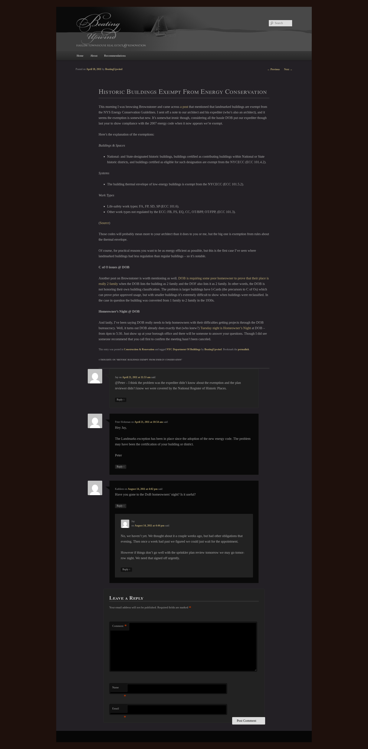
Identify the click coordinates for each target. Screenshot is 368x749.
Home (80, 55)
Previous (273, 69)
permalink (243, 349)
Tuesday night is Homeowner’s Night (225, 328)
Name (119, 689)
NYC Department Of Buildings (184, 349)
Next (288, 69)
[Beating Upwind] (155, 30)
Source (104, 223)
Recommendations (115, 55)
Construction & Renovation (139, 349)
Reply (121, 399)
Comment (119, 626)
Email (119, 710)
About (94, 55)
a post (184, 107)
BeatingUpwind (213, 349)
